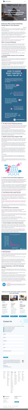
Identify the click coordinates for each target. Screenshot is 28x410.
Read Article (4, 316)
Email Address (16, 398)
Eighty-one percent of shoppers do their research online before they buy (12, 126)
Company (4, 347)
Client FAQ (23, 377)
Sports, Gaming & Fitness (8, 381)
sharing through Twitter (18, 182)
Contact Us (5, 357)
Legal (7, 377)
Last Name (4, 337)
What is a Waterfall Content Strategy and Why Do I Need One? (22, 305)
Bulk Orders (15, 382)
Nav (24, 1)
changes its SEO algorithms (7, 138)
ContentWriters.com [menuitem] (7, 1)
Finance (8, 376)
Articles (11, 379)
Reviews (19, 377)
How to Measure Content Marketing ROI (5, 305)
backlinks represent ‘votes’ (11, 253)
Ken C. (12, 306)
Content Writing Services (12, 392)
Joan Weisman (3, 27)
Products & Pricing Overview (12, 374)
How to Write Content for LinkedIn (13, 304)
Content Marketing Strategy (7, 21)
